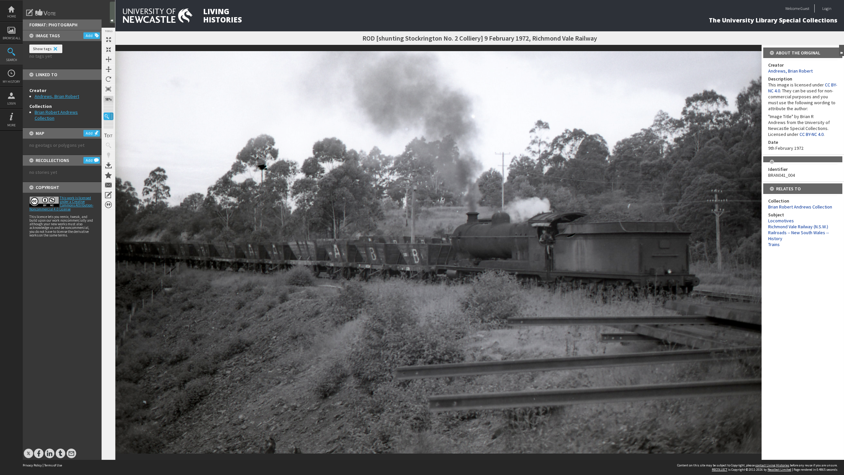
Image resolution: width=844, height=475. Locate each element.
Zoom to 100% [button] (108, 89)
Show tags (42, 48)
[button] (108, 116)
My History (11, 81)
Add (89, 35)
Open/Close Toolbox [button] (112, 12)
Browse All (11, 38)
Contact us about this (108, 185)
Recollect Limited (779, 469)
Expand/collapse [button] (841, 50)
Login (11, 103)
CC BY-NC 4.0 (811, 134)
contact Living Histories (772, 465)
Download (108, 165)
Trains (774, 244)
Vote (45, 12)
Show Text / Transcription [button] (108, 136)
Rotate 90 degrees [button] (108, 79)
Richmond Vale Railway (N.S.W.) (798, 227)
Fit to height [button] (108, 69)
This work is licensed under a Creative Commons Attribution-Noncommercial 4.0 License (61, 203)
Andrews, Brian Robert (57, 96)
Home (11, 16)
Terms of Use (53, 465)
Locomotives (781, 221)
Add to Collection (108, 175)
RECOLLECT (719, 469)
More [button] (11, 125)
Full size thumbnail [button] (108, 40)
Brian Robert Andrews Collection (800, 207)
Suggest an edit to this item (29, 12)
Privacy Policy (32, 465)
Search (11, 60)
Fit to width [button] (108, 59)
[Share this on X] (28, 450)
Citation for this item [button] (108, 205)
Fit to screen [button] (108, 49)
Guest (804, 8)
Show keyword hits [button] (108, 145)
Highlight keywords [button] (108, 155)
